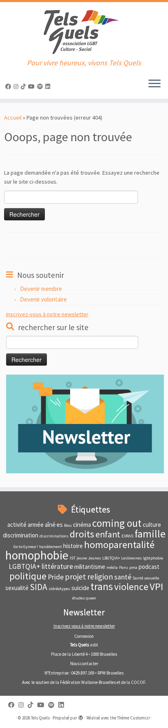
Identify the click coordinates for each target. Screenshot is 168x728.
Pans (123, 567)
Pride (56, 577)
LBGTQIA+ (111, 558)
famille (150, 533)
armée (36, 524)
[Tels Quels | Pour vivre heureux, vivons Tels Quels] (84, 30)
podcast (149, 566)
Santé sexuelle (146, 578)
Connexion (84, 636)
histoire (73, 546)
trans (102, 586)
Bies (68, 525)
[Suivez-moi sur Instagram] (17, 86)
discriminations (54, 536)
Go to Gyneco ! (25, 546)
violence (131, 587)
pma (133, 567)
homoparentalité (119, 544)
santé (122, 577)
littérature (57, 566)
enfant (107, 534)
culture (152, 524)
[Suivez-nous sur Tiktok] (24, 86)
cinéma (82, 524)
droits (82, 534)
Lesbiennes (131, 558)
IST (72, 558)
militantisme (89, 566)
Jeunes (94, 558)
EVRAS (127, 536)
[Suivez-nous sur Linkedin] (49, 86)
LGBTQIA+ (24, 566)
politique (27, 576)
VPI (156, 586)
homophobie (37, 555)
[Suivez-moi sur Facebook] (9, 86)
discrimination (20, 535)
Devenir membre (41, 289)
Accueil (13, 117)
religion (100, 576)
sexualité (17, 588)
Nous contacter (84, 663)
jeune (82, 558)
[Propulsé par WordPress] (81, 716)
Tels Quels (40, 718)
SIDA (38, 587)
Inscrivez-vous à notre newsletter (47, 314)
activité (17, 524)
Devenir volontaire (43, 299)
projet (75, 576)
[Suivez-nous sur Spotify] (41, 86)
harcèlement (50, 546)
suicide (80, 588)
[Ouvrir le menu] (154, 84)
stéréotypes (59, 588)
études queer (84, 598)
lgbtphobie (153, 558)
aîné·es (54, 524)
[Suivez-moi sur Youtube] (32, 86)
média (112, 567)
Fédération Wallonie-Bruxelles (88, 682)
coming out (116, 523)
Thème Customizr (133, 718)
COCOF (138, 682)
